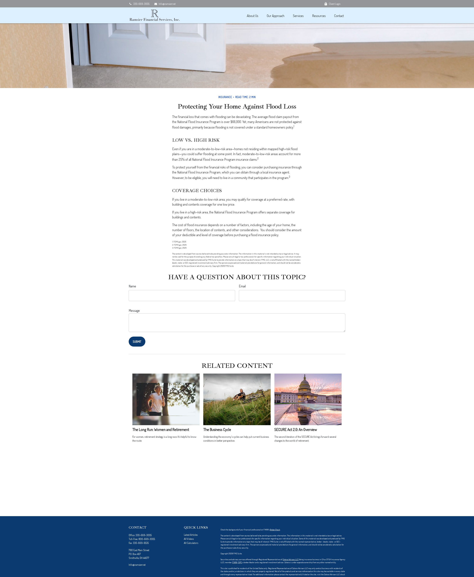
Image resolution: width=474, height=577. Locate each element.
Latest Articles (191, 534)
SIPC (240, 562)
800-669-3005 (146, 539)
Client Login (335, 3)
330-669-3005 (141, 3)
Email (242, 286)
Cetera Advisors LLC (291, 559)
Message (134, 310)
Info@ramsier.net (167, 3)
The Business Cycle (217, 429)
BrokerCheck (275, 529)
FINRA (234, 562)
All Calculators (191, 542)
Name (132, 286)
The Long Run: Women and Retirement (160, 429)
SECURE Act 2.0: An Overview (295, 429)
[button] (252, 15)
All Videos (189, 538)
